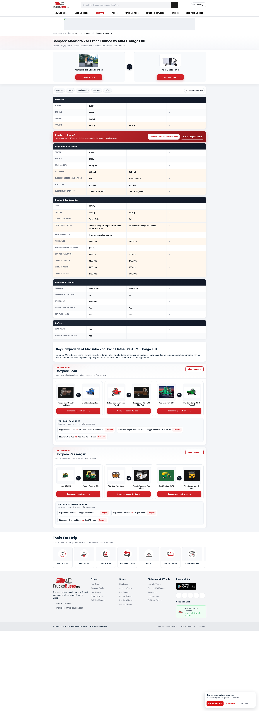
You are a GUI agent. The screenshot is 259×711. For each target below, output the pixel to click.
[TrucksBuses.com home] (61, 5)
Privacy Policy (171, 626)
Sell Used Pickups (155, 600)
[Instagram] (196, 595)
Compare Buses (125, 588)
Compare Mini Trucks (156, 588)
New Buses (123, 584)
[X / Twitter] (178, 595)
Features (96, 90)
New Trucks (95, 584)
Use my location (215, 703)
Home (55, 33)
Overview (59, 90)
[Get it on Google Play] (186, 586)
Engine (70, 90)
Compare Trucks (97, 588)
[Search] (174, 5)
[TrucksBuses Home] (66, 583)
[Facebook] (184, 595)
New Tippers (96, 592)
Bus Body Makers (126, 600)
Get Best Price (89, 77)
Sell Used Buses (125, 604)
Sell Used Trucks (98, 600)
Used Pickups (153, 596)
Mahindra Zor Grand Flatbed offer (164, 137)
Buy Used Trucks (97, 596)
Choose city (231, 703)
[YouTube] (190, 595)
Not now (244, 703)
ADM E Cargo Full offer (192, 137)
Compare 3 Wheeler (65, 33)
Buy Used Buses (125, 596)
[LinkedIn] (202, 595)
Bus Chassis (124, 592)
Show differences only (194, 90)
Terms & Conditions (187, 626)
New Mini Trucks (154, 584)
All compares (195, 369)
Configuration (82, 90)
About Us (160, 626)
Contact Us (202, 626)
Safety (107, 90)
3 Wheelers (152, 592)
